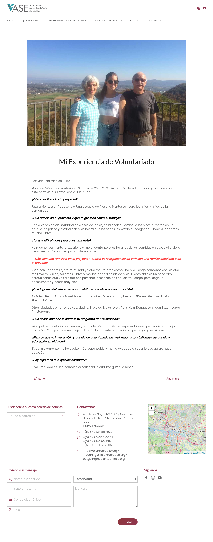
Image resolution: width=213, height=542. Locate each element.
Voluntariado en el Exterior (132, 170)
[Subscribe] (61, 415)
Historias (135, 20)
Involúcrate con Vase (108, 20)
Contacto (155, 20)
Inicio (10, 20)
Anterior (40, 378)
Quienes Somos (31, 20)
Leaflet (186, 452)
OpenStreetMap (199, 452)
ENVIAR (128, 521)
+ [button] (151, 408)
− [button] (151, 412)
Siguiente (172, 378)
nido (81, 170)
